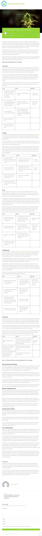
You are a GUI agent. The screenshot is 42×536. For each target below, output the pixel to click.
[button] (21, 8)
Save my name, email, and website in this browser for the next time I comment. (17, 526)
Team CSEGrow (11, 32)
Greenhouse (7, 35)
